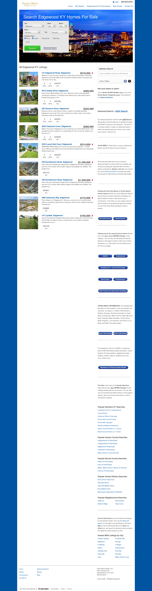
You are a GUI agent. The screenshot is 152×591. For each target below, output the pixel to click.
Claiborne (101, 501)
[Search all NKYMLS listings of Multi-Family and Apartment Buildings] (113, 291)
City (25, 23)
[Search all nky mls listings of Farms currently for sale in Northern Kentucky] (105, 256)
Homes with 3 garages (105, 422)
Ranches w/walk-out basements (108, 425)
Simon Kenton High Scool (106, 480)
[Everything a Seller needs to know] (120, 333)
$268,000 (88, 126)
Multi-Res (56, 38)
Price (26, 30)
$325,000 (88, 108)
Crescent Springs (103, 538)
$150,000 (87, 215)
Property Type (29, 36)
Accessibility (55, 589)
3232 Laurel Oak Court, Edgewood (57, 144)
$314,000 (87, 144)
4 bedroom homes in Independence (109, 410)
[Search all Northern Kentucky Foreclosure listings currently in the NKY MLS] (120, 279)
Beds (49, 23)
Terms (63, 589)
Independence (120, 548)
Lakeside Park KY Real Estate (107, 443)
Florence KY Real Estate (106, 471)
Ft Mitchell (101, 545)
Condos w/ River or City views (107, 416)
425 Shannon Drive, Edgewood (55, 108)
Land (27, 42)
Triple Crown (119, 504)
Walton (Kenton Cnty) (122, 557)
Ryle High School (103, 483)
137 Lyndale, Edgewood (52, 215)
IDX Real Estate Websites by (29, 589)
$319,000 (87, 73)
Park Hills (118, 551)
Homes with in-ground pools (107, 419)
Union (100, 557)
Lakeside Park (102, 551)
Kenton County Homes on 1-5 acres (109, 429)
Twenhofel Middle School (106, 486)
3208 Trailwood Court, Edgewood (56, 126)
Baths (61, 23)
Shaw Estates (119, 501)
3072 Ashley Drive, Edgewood (55, 91)
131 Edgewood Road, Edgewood (56, 73)
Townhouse (45, 38)
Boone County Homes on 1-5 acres (109, 432)
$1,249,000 (86, 162)
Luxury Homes (102, 413)
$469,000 (88, 91)
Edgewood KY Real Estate (106, 447)
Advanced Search (50, 48)
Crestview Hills (120, 538)
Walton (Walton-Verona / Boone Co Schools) (112, 468)
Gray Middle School (104, 489)
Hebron (100, 548)
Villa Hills (118, 554)
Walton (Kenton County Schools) (108, 453)
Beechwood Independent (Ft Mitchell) (110, 492)
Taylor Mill (101, 554)
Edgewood (101, 542)
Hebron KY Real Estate (105, 461)
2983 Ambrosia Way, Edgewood (55, 198)
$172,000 (87, 198)
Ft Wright (118, 545)
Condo (35, 38)
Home (28, 38)
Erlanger (118, 542)
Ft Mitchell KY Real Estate (106, 450)
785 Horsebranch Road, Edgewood (57, 162)
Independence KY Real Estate (107, 440)
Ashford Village (103, 504)
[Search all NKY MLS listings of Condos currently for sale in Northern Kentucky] (120, 218)
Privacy (69, 589)
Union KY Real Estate (105, 465)
